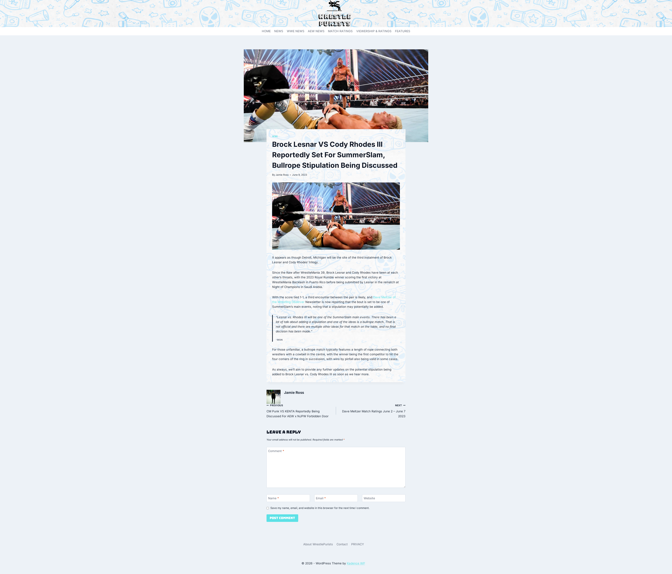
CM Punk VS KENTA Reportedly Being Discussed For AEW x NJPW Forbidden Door (297, 411)
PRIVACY (357, 544)
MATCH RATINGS (340, 31)
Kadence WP (356, 563)
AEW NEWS (316, 31)
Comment (276, 451)
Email (321, 498)
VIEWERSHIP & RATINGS (373, 31)
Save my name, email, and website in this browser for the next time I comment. (319, 508)
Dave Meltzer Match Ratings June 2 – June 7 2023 (373, 411)
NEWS (278, 31)
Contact (342, 544)
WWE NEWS (295, 31)
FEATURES (402, 31)
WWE (275, 136)
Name (273, 498)
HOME (266, 31)
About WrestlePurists (318, 544)
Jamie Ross (282, 174)
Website (369, 498)
